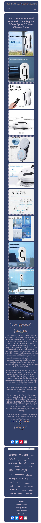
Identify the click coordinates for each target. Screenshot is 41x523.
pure (32, 463)
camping (12, 463)
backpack (10, 467)
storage (13, 478)
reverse (24, 490)
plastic (29, 475)
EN (19, 514)
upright (30, 486)
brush (13, 455)
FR (23, 514)
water (23, 454)
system (15, 489)
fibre (25, 467)
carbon (30, 490)
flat (20, 463)
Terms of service (21, 511)
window (16, 482)
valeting (23, 478)
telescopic (22, 470)
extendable (28, 483)
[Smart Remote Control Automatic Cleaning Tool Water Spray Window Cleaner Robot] (21, 43)
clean (26, 463)
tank (31, 459)
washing (18, 467)
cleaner (28, 493)
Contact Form (21, 504)
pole (12, 459)
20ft (25, 460)
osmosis (32, 471)
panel (32, 466)
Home (21, 501)
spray (19, 460)
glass (25, 486)
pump (20, 493)
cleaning (17, 474)
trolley (13, 486)
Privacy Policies (21, 508)
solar (13, 493)
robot (31, 479)
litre (10, 470)
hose (19, 486)
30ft (32, 456)
